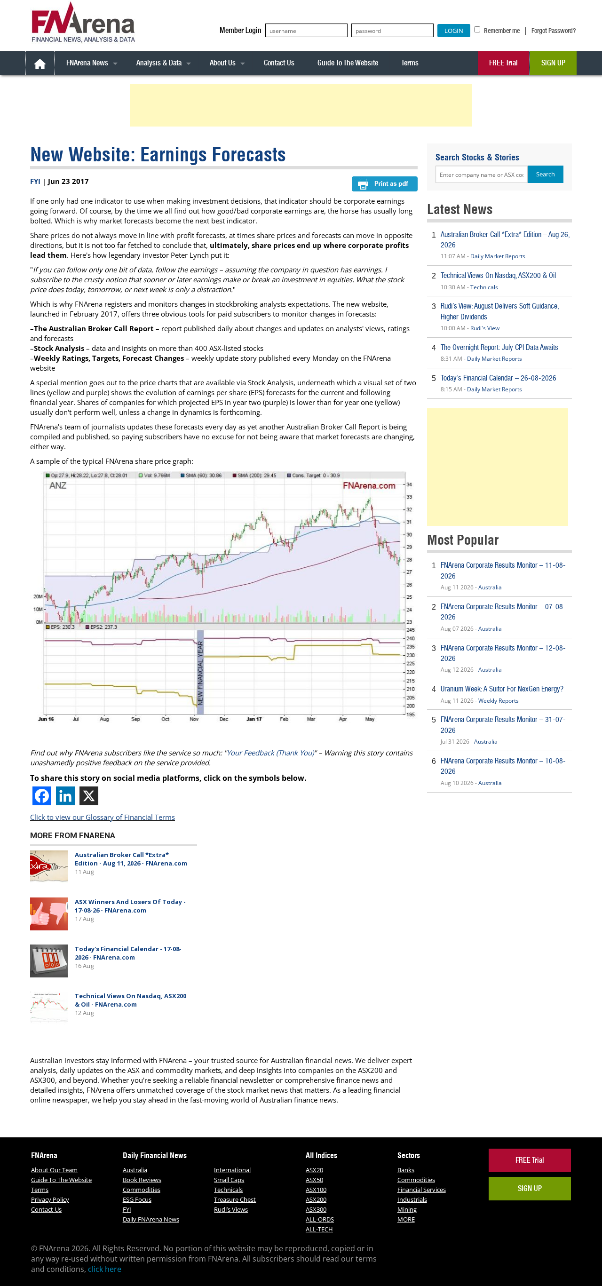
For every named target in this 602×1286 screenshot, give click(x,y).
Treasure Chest (235, 1199)
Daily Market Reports (497, 256)
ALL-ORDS (320, 1219)
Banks (405, 1170)
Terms (410, 62)
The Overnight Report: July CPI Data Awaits (499, 347)
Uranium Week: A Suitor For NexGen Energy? (502, 688)
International (232, 1170)
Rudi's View (484, 328)
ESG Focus (137, 1199)
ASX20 (314, 1170)
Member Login (240, 30)
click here (104, 1269)
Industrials (412, 1199)
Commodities (141, 1189)
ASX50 (314, 1179)
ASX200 (316, 1199)
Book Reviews (142, 1179)
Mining (407, 1209)
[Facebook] (41, 795)
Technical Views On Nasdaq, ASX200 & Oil (498, 275)
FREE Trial (503, 62)
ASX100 (316, 1189)
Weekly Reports (498, 701)
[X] (88, 795)
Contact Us (279, 62)
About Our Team (54, 1170)
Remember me (501, 30)
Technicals (484, 287)
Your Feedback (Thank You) (270, 752)
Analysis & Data (159, 62)
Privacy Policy (50, 1199)
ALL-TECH (319, 1229)
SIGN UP (553, 62)
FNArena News (87, 62)
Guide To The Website (347, 62)
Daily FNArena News (151, 1219)
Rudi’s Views (231, 1209)
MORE (406, 1219)
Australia (490, 587)
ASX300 (316, 1209)
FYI (35, 181)
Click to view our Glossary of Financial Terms (102, 817)
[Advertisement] (302, 105)
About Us (223, 62)
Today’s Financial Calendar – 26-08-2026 (498, 377)
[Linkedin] (65, 795)
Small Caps (229, 1179)
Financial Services (421, 1189)
